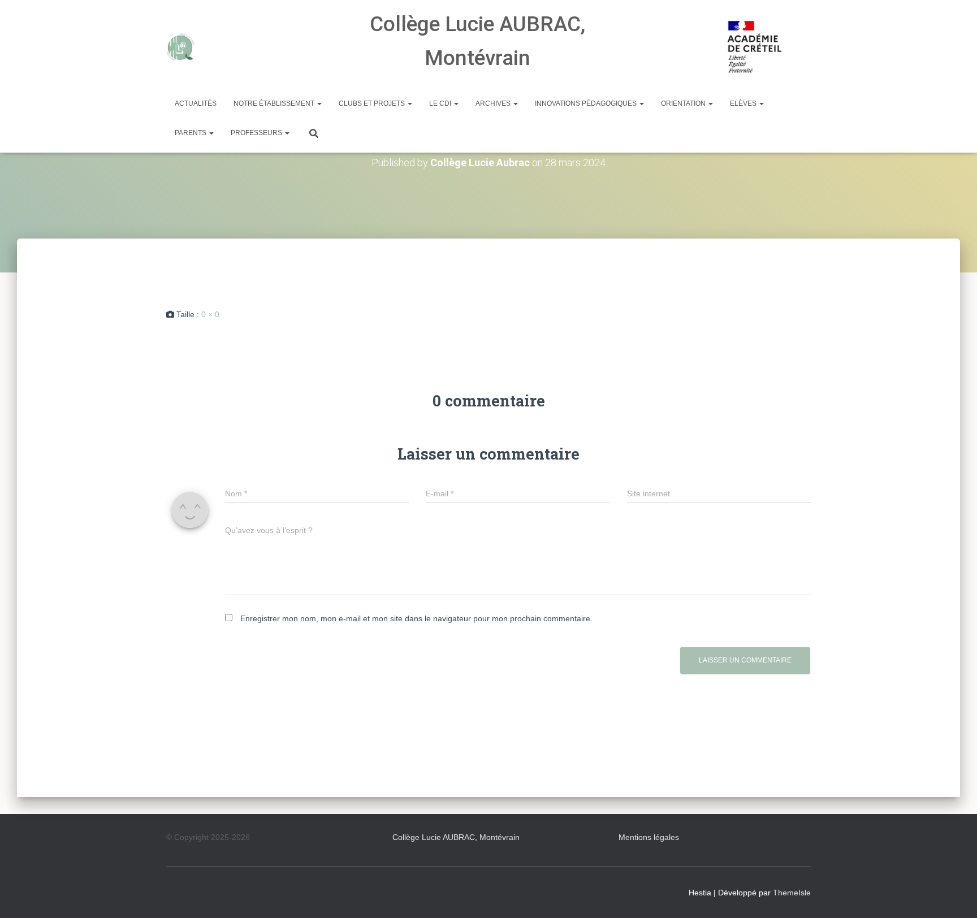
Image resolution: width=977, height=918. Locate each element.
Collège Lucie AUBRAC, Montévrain (456, 837)
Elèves (744, 103)
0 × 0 (210, 314)
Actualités (196, 103)
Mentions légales (649, 837)
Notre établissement (275, 103)
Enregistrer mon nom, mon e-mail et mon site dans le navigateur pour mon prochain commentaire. (416, 618)
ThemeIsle (792, 892)
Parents (191, 133)
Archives (493, 103)
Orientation (684, 103)
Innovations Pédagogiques (586, 103)
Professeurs (257, 133)
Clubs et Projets (373, 103)
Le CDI (441, 103)
